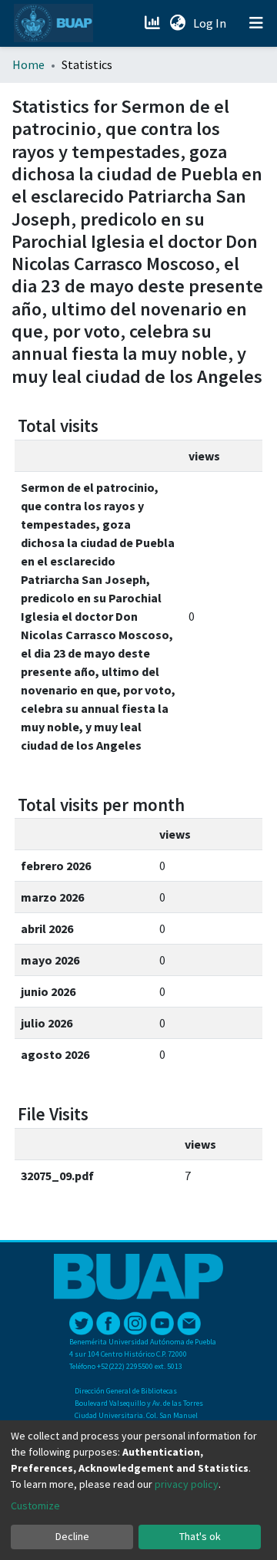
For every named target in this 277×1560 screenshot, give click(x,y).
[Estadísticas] (153, 23)
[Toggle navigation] (256, 23)
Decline (72, 1536)
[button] (177, 23)
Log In (211, 23)
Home (28, 64)
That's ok (200, 1536)
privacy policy (187, 1484)
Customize (35, 1505)
